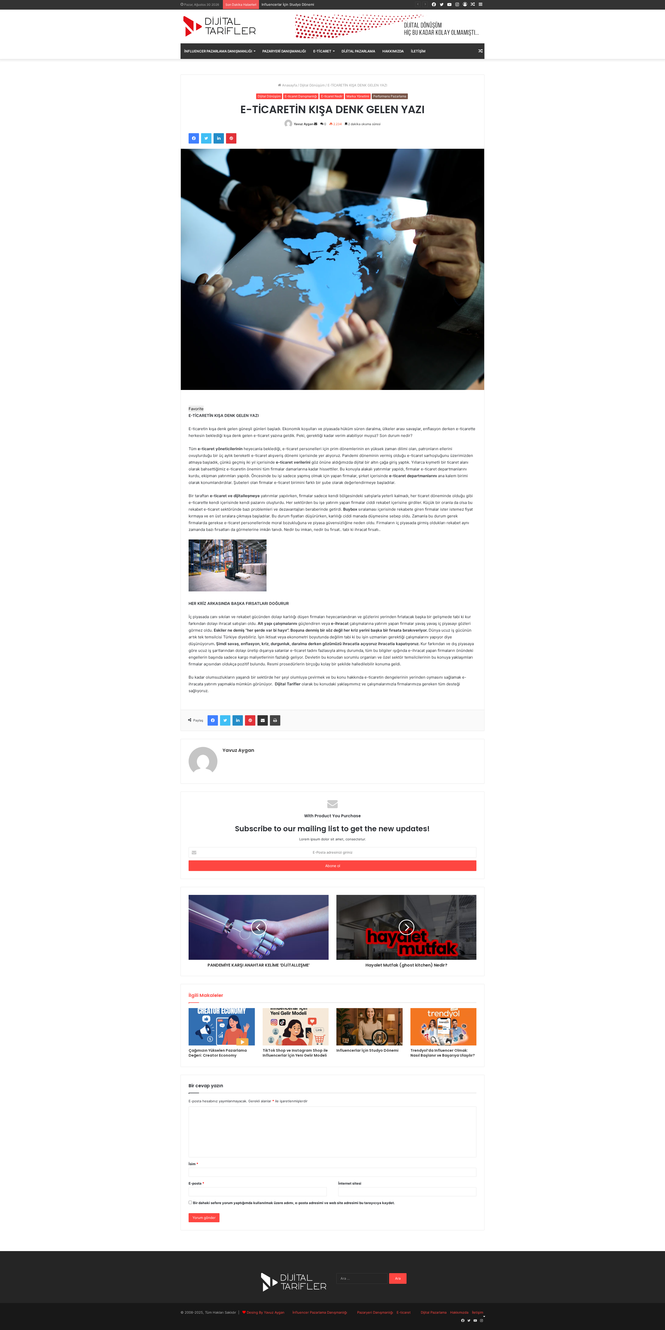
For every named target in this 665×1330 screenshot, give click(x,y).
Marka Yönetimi (358, 96)
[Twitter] (206, 138)
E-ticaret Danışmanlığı (301, 96)
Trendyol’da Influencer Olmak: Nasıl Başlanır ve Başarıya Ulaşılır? (442, 1053)
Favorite (196, 408)
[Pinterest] (231, 138)
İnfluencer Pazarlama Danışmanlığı (218, 51)
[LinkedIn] (219, 138)
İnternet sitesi (349, 1183)
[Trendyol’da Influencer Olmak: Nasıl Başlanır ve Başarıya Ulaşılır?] (443, 1026)
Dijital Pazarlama (358, 51)
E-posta (196, 1183)
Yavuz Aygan (303, 124)
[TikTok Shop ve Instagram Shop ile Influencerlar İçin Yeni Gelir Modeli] (296, 1026)
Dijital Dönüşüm (312, 85)
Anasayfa (289, 85)
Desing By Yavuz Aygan (265, 1312)
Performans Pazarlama (389, 96)
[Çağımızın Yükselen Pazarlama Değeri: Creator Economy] (222, 1026)
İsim (193, 1164)
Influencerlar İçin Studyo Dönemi (367, 1050)
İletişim (418, 51)
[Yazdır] (275, 720)
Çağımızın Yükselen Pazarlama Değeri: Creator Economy (218, 1053)
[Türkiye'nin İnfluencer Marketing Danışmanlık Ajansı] (219, 26)
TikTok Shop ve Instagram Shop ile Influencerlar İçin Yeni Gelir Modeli (295, 1053)
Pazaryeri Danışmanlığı (284, 51)
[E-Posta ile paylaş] (262, 720)
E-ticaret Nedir (331, 96)
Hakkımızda (393, 51)
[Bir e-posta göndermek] (315, 124)
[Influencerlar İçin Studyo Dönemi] (369, 1026)
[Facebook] (194, 138)
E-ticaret (322, 51)
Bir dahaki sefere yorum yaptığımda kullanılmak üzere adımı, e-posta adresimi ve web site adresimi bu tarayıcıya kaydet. (294, 1203)
